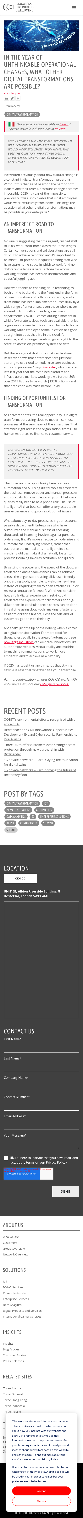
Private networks (18, 810)
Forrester (49, 367)
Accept (41, 1491)
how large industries (19, 642)
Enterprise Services (16, 1299)
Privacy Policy (55, 1162)
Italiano (60, 129)
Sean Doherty (12, 106)
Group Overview (14, 1248)
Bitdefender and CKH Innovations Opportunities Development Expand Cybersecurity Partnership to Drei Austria (40, 734)
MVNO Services (13, 1287)
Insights (8, 1343)
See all (11, 830)
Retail (10, 823)
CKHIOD (20, 878)
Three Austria (12, 1388)
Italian (63, 124)
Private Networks (14, 1293)
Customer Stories (14, 1355)
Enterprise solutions (54, 816)
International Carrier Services (22, 1316)
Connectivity (28, 823)
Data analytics (16, 816)
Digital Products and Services (22, 1310)
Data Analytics (12, 1305)
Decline (41, 1501)
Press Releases (13, 1361)
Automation (44, 810)
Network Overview (15, 1254)
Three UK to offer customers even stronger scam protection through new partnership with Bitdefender (39, 749)
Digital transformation (22, 114)
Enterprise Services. (54, 684)
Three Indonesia (14, 1406)
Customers (10, 1243)
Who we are (11, 1237)
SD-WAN (48, 823)
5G (32, 816)
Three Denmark (13, 1394)
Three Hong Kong (15, 1400)
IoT (46, 803)
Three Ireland (12, 1411)
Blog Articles (11, 1349)
